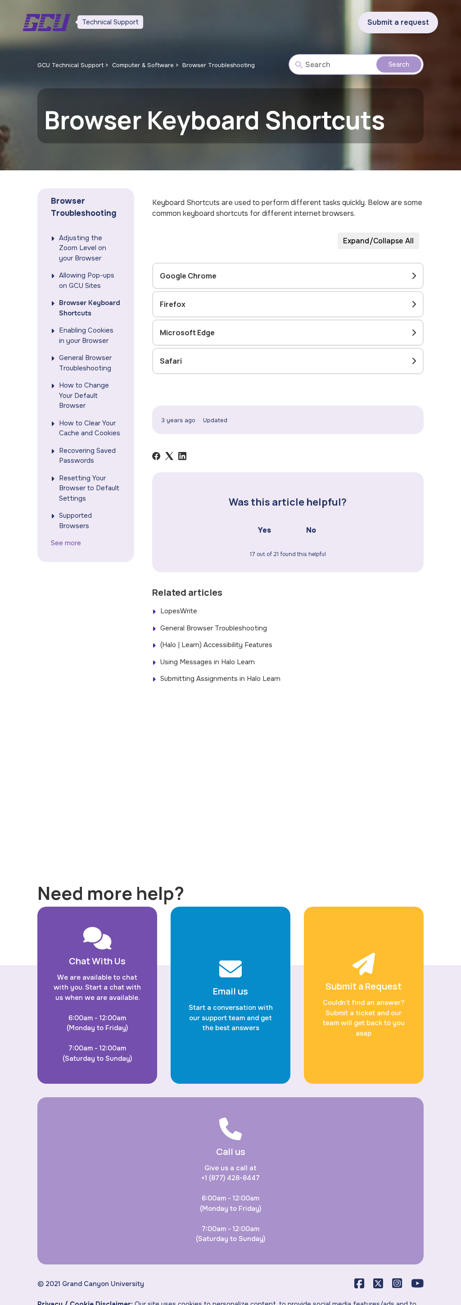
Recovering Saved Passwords (87, 455)
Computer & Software (143, 65)
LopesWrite (178, 611)
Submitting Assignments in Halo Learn (220, 678)
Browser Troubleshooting (218, 65)
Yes (264, 530)
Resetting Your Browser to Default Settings (89, 488)
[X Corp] (169, 456)
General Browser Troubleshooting (85, 363)
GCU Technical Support (70, 65)
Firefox (172, 304)
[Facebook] (156, 456)
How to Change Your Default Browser (84, 395)
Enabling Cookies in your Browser (86, 335)
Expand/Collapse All (378, 241)
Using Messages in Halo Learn (207, 661)
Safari (171, 361)
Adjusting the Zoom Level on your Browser (82, 248)
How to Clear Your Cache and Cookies (89, 428)
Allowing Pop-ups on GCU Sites (86, 280)
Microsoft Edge (187, 333)
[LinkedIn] (182, 456)
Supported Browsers (75, 520)
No (311, 530)
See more (66, 543)
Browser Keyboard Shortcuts (89, 308)
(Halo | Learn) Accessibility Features (216, 644)
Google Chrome (188, 276)
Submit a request (398, 22)
